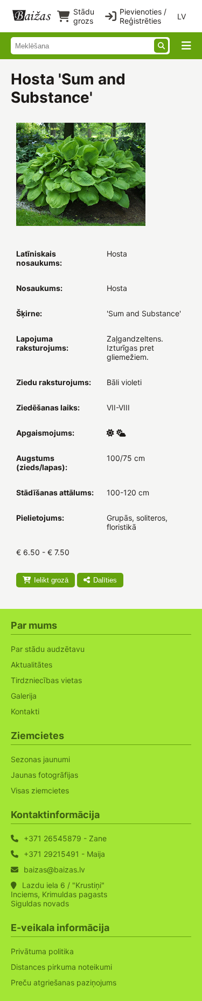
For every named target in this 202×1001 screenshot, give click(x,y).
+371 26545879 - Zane (65, 838)
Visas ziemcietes (40, 790)
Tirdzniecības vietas (46, 680)
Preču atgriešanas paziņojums (63, 982)
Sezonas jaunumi (40, 759)
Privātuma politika (42, 951)
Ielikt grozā (51, 580)
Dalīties (105, 580)
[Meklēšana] (161, 46)
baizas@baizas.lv (54, 869)
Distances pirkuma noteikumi (61, 966)
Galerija (24, 695)
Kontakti (25, 711)
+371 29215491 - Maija (64, 853)
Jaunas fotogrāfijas (44, 774)
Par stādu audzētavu (48, 649)
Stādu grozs (83, 16)
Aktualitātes (31, 664)
